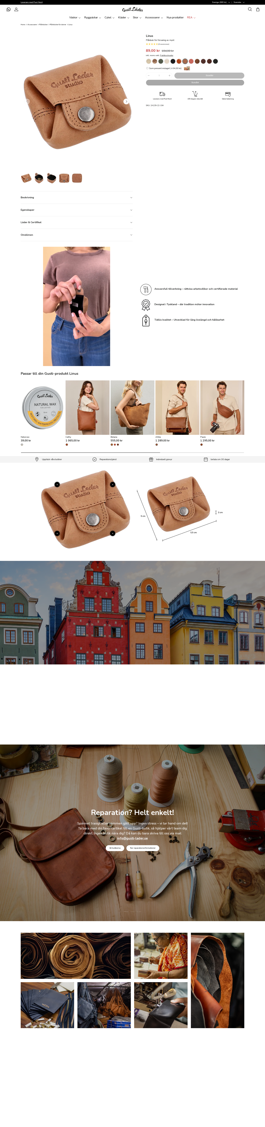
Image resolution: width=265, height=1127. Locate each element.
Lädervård (132, 629)
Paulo (203, 437)
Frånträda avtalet (29, 1064)
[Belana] (133, 407)
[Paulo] (222, 407)
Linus (70, 24)
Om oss (122, 1058)
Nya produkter (175, 17)
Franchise (226, 1069)
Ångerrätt (123, 1053)
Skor (135, 17)
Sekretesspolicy (126, 1069)
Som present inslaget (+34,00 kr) (165, 68)
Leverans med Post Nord (32, 2)
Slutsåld (209, 75)
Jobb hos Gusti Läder (232, 1064)
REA (189, 17)
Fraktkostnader (166, 55)
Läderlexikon (27, 1080)
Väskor (73, 17)
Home (23, 24)
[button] (9, 9)
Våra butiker (228, 1058)
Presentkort (228, 1053)
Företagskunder (229, 1086)
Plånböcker (43, 24)
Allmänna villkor (126, 1064)
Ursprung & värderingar (233, 1075)
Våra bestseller (152, 724)
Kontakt (24, 1069)
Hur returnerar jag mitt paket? (133, 1047)
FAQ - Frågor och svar (31, 1047)
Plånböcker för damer (58, 24)
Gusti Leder (31, 1117)
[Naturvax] (43, 407)
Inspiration (227, 1080)
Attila (158, 437)
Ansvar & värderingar (119, 852)
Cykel (108, 17)
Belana (114, 437)
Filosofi (225, 1047)
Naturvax (25, 437)
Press (225, 1091)
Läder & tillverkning (146, 852)
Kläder (122, 17)
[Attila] (177, 407)
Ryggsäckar (91, 17)
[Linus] (148, 61)
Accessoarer (152, 17)
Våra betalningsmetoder (32, 1053)
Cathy (68, 437)
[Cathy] (88, 407)
